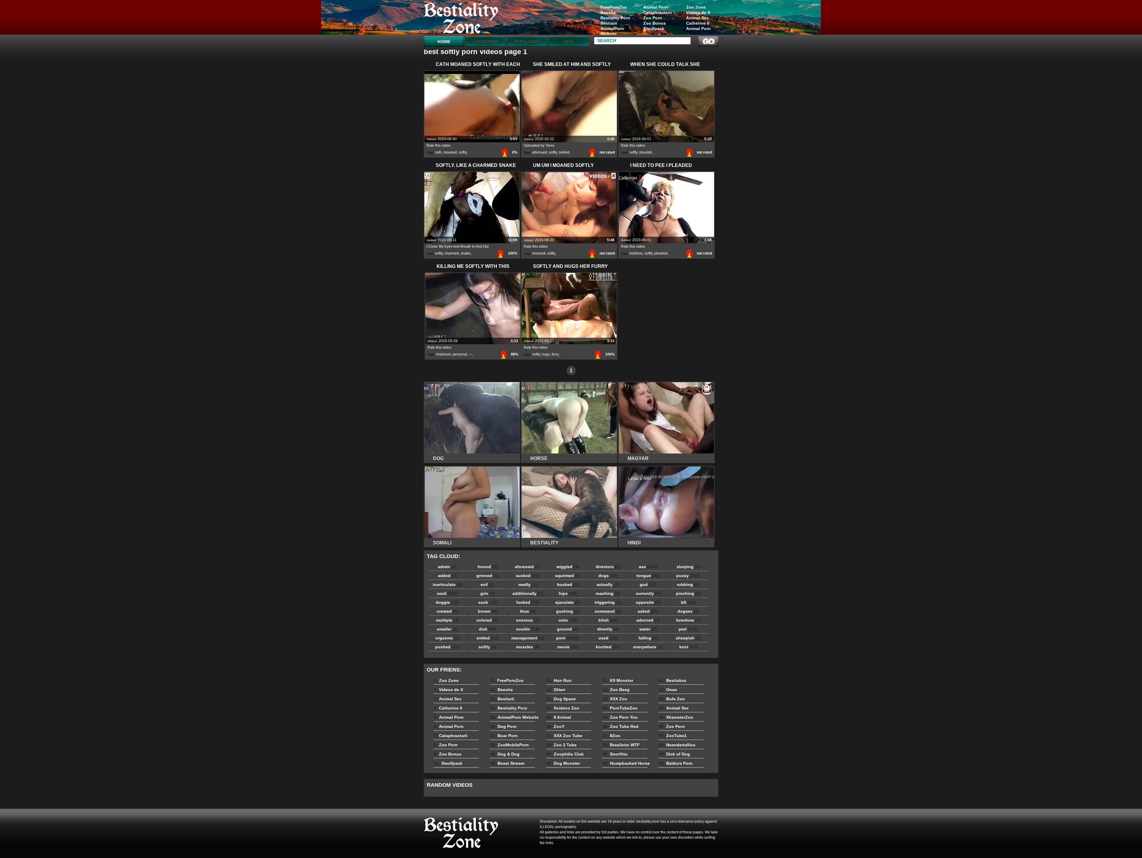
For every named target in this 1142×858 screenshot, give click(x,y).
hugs (546, 354)
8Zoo (611, 735)
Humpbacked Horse (626, 763)
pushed (447, 646)
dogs (608, 575)
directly (608, 629)
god (648, 584)
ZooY (555, 726)
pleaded (661, 253)
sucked (527, 575)
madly (527, 584)
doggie (447, 602)
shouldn (645, 152)
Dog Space (561, 698)
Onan (668, 689)
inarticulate (447, 584)
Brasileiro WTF (621, 744)
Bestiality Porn (615, 17)
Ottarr (555, 689)
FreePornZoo (613, 7)
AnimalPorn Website (612, 31)
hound (488, 566)
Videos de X (698, 12)
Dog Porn (503, 726)
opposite (648, 602)
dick (487, 629)
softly (463, 152)
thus (528, 611)
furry (555, 354)
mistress (636, 253)
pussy (688, 575)
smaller (447, 629)
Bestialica (672, 680)
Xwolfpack (653, 28)
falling (648, 638)
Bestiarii (608, 23)
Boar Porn (504, 735)
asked (648, 611)
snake (465, 253)
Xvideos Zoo (562, 708)
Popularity (527, 41)
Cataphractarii (657, 12)
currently (648, 593)
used (607, 638)
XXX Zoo (615, 698)
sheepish (688, 638)
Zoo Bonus (654, 23)
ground (567, 629)
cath (438, 152)
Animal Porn (698, 28)
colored (487, 620)
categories (485, 41)
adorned (648, 620)
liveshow (688, 620)
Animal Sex (697, 17)
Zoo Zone (696, 7)
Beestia (608, 12)
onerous (527, 620)
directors (608, 566)
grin (487, 593)
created (447, 611)
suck (487, 602)
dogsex (688, 611)
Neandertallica (677, 744)
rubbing (688, 584)
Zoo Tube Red (621, 726)
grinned (487, 575)
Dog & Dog (505, 754)
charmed (452, 253)
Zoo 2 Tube (561, 744)
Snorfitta (615, 754)
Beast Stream (507, 763)
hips (568, 593)
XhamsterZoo (676, 717)
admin (447, 566)
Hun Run (559, 680)
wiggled (567, 566)
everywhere (648, 646)
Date (569, 41)
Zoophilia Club (565, 754)
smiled (564, 152)
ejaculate (567, 602)
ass (648, 566)
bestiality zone (461, 18)
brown (487, 611)
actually (608, 584)
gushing (568, 611)
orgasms (447, 638)
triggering (608, 602)
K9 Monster (618, 680)
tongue (648, 575)
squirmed (568, 575)
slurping (688, 566)
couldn (527, 629)
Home (443, 41)
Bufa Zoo (672, 698)
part (688, 629)
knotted (608, 646)
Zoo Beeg (616, 689)
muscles (527, 646)
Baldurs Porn (676, 763)
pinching (688, 593)
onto (568, 620)
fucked (527, 602)
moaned (450, 152)
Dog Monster (563, 763)
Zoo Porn (652, 17)
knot (688, 646)
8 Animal (558, 717)
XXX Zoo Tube (564, 735)
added (447, 575)
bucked (568, 584)
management (527, 638)
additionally (527, 593)
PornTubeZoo (620, 708)
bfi (688, 602)
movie (567, 646)
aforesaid (539, 152)
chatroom (443, 354)
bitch (608, 620)
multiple (447, 620)
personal (460, 354)
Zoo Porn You (620, 717)
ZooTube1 (673, 735)
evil (487, 584)
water (648, 629)
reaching (608, 593)
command (608, 611)
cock (447, 593)
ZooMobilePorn (509, 744)
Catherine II (697, 23)
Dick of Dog (674, 754)
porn (567, 638)
